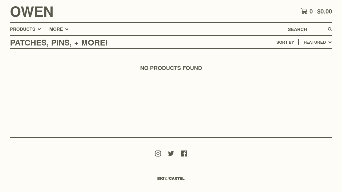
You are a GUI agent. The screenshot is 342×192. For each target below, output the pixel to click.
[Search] (330, 29)
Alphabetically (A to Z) (300, 79)
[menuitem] (25, 29)
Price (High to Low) (295, 119)
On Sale (283, 63)
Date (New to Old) (293, 95)
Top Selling (287, 71)
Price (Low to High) (295, 111)
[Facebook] (184, 153)
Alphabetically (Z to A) (300, 87)
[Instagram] (158, 153)
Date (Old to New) (293, 103)
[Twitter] (171, 153)
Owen (31, 11)
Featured (285, 55)
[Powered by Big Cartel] (171, 178)
